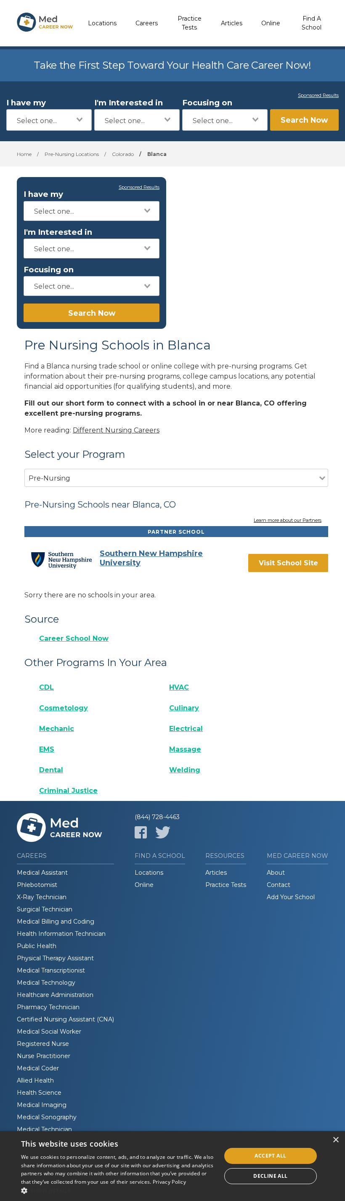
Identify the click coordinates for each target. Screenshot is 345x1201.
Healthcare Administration (55, 995)
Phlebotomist (37, 885)
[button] (118, 1190)
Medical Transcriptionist (51, 970)
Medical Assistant (42, 872)
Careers (146, 23)
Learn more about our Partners (287, 520)
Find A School (311, 23)
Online (270, 23)
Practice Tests (190, 23)
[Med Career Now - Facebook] (141, 832)
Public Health (36, 946)
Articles (231, 23)
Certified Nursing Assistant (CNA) (65, 1019)
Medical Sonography (47, 1117)
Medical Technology (46, 982)
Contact (278, 885)
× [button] (335, 1140)
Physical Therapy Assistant (55, 958)
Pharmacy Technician (48, 1007)
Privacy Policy (169, 1181)
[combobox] (49, 120)
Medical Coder (38, 1068)
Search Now (304, 120)
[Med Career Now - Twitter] (162, 832)
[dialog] (172, 1166)
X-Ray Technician (41, 897)
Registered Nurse (43, 1044)
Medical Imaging (41, 1105)
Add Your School (291, 897)
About (276, 872)
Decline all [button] (270, 1176)
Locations (102, 23)
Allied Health (35, 1080)
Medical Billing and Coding (55, 921)
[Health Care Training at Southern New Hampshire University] (65, 560)
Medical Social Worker (49, 1031)
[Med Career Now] (45, 23)
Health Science (39, 1092)
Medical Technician (44, 1129)
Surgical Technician (44, 909)
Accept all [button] (270, 1155)
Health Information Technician (61, 934)
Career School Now (74, 638)
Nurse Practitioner (43, 1056)
